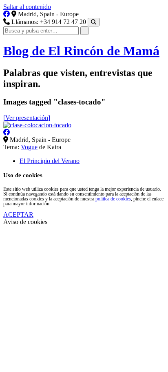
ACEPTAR (18, 214)
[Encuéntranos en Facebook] (6, 14)
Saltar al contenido (27, 6)
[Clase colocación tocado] (37, 125)
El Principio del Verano (50, 160)
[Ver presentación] (26, 117)
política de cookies (113, 199)
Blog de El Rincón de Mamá (81, 51)
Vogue (29, 147)
